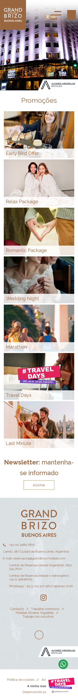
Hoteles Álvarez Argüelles (35, 613)
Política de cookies (20, 680)
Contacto (17, 609)
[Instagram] (43, 597)
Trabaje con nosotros (38, 616)
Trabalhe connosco (45, 609)
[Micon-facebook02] (32, 597)
